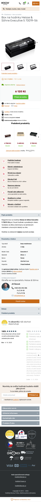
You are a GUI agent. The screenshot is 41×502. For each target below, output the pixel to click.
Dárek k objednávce (15, 167)
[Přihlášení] (28, 3)
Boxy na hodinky (17, 14)
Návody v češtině (14, 204)
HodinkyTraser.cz (20, 481)
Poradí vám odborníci (16, 192)
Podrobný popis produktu (9, 73)
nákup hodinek (17, 271)
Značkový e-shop (14, 198)
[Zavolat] (20, 3)
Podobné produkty (8, 313)
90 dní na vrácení (14, 173)
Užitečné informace (10, 413)
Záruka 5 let (12, 179)
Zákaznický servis (9, 408)
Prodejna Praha (8, 423)
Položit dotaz (20, 301)
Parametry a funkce (8, 239)
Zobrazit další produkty (13, 150)
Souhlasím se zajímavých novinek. (18, 399)
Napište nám (34, 269)
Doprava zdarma (14, 185)
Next (37, 42)
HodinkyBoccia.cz (20, 486)
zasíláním (16, 399)
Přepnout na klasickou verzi (21, 499)
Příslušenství (7, 14)
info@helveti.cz (19, 296)
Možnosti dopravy (20, 85)
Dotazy (3, 309)
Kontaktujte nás (9, 418)
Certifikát (6, 112)
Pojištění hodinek (14, 160)
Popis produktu (6, 215)
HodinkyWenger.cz (20, 477)
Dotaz (15, 106)
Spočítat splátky (20, 103)
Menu (37, 3)
